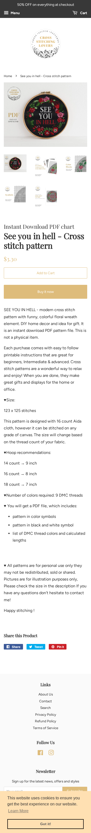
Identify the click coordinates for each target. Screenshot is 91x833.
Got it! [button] (45, 824)
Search (45, 708)
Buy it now (45, 292)
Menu (15, 13)
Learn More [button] (18, 811)
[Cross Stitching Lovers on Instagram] (51, 754)
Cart (83, 13)
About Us (45, 694)
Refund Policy (45, 721)
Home (8, 76)
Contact (45, 701)
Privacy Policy (45, 714)
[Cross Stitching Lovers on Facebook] (40, 754)
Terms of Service (45, 728)
